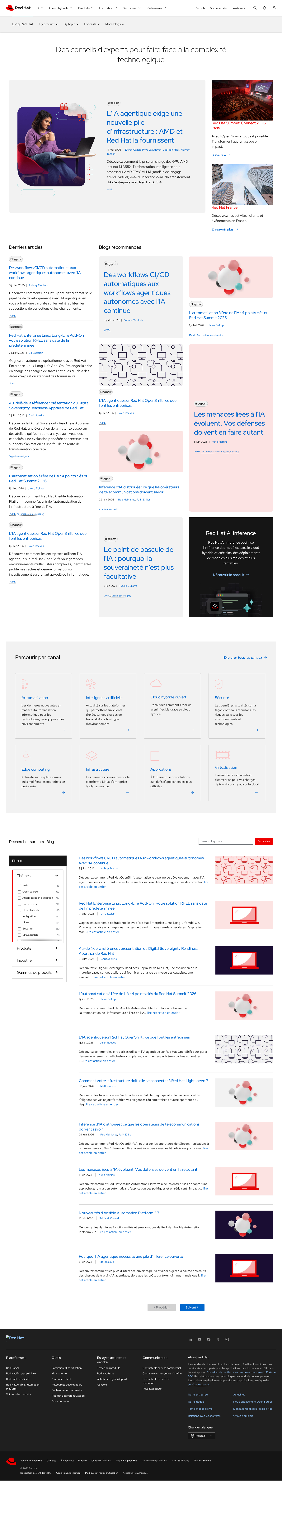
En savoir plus (222, 229)
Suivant (191, 1307)
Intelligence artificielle (104, 697)
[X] (218, 1341)
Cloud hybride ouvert (168, 697)
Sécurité (234, 451)
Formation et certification (67, 1368)
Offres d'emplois (243, 1416)
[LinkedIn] (190, 1341)
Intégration (29, 916)
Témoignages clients (200, 1408)
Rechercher (264, 841)
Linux (12, 383)
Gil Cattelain (36, 352)
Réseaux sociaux (152, 1388)
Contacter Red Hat (101, 1460)
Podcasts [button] (90, 24)
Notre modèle (196, 1401)
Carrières (51, 1460)
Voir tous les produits (18, 1394)
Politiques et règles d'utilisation (101, 1472)
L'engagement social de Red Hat (252, 1408)
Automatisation (34, 697)
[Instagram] (227, 1341)
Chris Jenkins (37, 415)
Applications (161, 769)
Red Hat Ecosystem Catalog (68, 1395)
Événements (67, 1460)
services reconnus (198, 1384)
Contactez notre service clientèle (162, 1373)
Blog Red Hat (22, 24)
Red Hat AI (12, 1368)
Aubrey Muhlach (38, 285)
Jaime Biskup (36, 488)
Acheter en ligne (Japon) (112, 1379)
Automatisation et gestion (30, 513)
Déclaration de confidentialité (36, 1472)
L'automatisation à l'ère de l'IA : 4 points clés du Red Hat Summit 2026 (137, 993)
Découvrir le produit (228, 575)
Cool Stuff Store (180, 1460)
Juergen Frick (171, 149)
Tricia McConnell (109, 1218)
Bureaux (82, 1460)
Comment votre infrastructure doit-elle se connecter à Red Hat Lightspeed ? (143, 1080)
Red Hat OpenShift (17, 1379)
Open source (30, 891)
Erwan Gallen (133, 149)
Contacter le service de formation (156, 1381)
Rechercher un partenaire (67, 1390)
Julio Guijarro (129, 585)
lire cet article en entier (103, 932)
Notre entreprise (198, 1394)
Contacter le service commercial (162, 1368)
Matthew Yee (108, 1086)
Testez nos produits (108, 1368)
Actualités (239, 1394)
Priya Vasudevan (152, 149)
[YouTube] (199, 1341)
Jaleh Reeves (36, 546)
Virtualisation (226, 767)
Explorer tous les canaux (242, 657)
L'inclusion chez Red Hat (154, 1460)
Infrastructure (97, 769)
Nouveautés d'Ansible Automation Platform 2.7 (119, 1212)
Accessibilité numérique (135, 1472)
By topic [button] (69, 24)
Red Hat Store (105, 1373)
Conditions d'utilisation (68, 1472)
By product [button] (46, 24)
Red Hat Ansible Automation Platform (23, 1386)
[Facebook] (208, 1341)
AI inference (105, 509)
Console (200, 8)
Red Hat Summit (202, 1460)
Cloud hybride (30, 910)
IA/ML (110, 189)
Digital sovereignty (19, 456)
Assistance (239, 8)
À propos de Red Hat (31, 1460)
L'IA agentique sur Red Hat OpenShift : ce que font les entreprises (134, 1037)
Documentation (219, 8)
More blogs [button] (113, 24)
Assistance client (61, 1379)
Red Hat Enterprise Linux (21, 1373)
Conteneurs (29, 904)
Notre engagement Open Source (253, 1401)
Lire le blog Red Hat (126, 1460)
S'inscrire (219, 155)
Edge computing (35, 769)
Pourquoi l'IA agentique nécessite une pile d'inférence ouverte (131, 1256)
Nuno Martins (219, 441)
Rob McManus (126, 499)
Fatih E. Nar (143, 499)
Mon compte (59, 1373)
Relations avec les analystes (204, 1416)
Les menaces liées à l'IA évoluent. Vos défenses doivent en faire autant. (138, 1169)
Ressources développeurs (67, 1384)
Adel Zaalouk (106, 1261)
